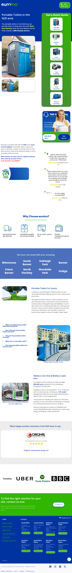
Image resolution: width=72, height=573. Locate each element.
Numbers (4, 560)
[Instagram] (55, 566)
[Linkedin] (60, 566)
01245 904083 (25, 533)
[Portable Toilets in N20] (14, 300)
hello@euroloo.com (66, 518)
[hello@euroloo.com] (60, 517)
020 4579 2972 (64, 5)
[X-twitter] (65, 566)
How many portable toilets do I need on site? (15, 346)
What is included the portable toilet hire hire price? (14, 325)
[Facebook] (50, 566)
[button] (4, 57)
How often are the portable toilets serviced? (14, 331)
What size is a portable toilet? (16, 341)
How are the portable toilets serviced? (14, 336)
